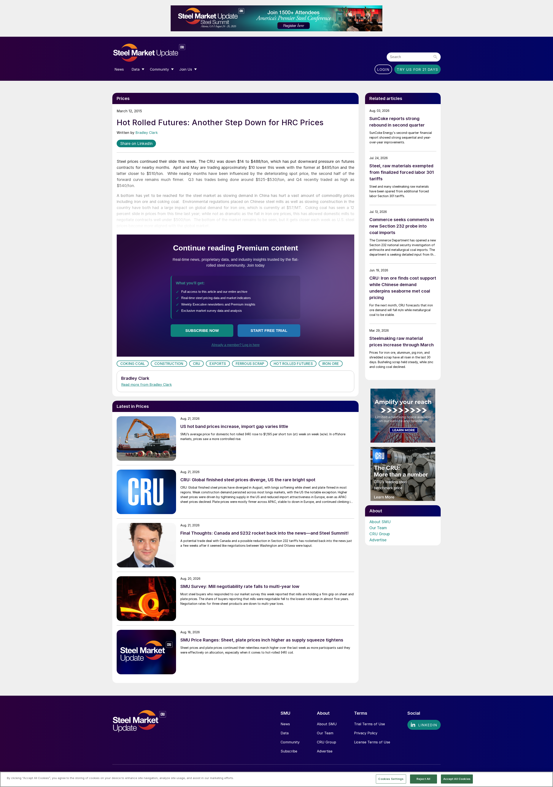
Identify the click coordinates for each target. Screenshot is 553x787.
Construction (168, 363)
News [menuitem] (119, 69)
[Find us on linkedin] (424, 725)
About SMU (380, 521)
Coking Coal (132, 363)
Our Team (378, 528)
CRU (196, 363)
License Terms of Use (372, 742)
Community (290, 742)
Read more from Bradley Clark (146, 384)
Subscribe (289, 751)
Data (285, 733)
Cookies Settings (391, 779)
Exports (218, 363)
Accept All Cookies (456, 779)
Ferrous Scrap (250, 363)
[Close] (546, 779)
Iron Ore (330, 363)
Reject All (423, 779)
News (285, 724)
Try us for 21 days (417, 69)
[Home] (158, 52)
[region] (276, 779)
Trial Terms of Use (369, 724)
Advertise (377, 540)
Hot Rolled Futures (293, 363)
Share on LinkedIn (136, 143)
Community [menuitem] (159, 69)
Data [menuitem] (136, 69)
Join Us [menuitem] (185, 69)
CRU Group (379, 534)
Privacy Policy (365, 733)
